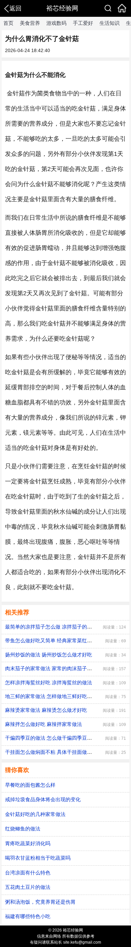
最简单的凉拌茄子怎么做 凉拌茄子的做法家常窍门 (61, 627)
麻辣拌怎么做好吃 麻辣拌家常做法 (43, 724)
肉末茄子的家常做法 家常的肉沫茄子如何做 (53, 668)
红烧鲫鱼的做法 (22, 828)
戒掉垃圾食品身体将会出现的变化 (43, 799)
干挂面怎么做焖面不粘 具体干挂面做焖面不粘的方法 (63, 752)
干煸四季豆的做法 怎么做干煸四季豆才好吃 (53, 738)
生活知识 (109, 23)
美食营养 (30, 23)
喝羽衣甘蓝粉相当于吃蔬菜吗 (38, 858)
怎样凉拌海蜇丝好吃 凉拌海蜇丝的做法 (48, 682)
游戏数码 (56, 23)
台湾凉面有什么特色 (27, 872)
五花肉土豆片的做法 (27, 887)
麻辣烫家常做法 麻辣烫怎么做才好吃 (46, 710)
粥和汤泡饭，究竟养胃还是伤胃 (40, 902)
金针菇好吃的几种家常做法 (35, 814)
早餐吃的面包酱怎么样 (30, 785)
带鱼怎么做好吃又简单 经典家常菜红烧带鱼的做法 (61, 640)
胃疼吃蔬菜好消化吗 (27, 843)
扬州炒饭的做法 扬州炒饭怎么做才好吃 (48, 654)
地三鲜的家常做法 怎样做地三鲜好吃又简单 (53, 696)
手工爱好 (83, 23)
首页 (8, 23)
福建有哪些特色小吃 (27, 916)
